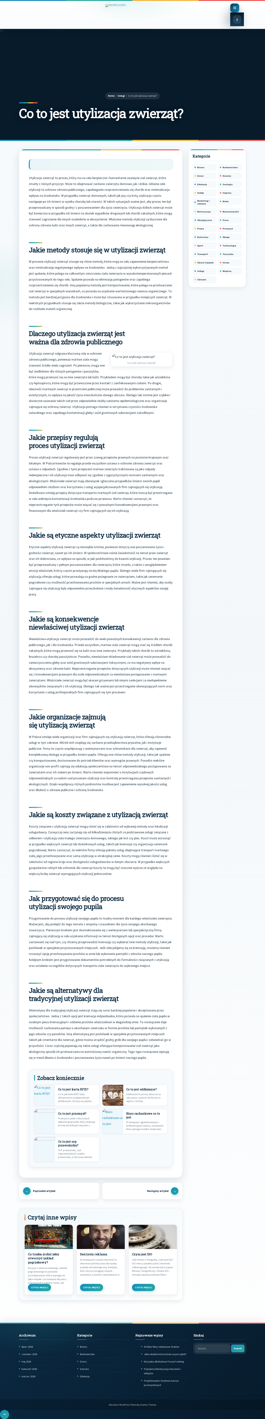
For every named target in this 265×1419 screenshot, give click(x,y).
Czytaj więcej (39, 1287)
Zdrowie (201, 279)
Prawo (200, 228)
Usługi (121, 95)
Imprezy (227, 192)
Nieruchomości (231, 211)
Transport (202, 254)
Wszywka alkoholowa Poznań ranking (164, 1361)
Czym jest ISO (142, 1254)
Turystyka (228, 254)
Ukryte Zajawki (205, 262)
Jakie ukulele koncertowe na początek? (165, 1354)
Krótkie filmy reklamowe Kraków (161, 1346)
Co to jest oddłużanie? (141, 1089)
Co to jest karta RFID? (73, 1089)
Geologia (228, 184)
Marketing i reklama (203, 202)
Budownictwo (230, 167)
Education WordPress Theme (132, 1404)
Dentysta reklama (93, 1254)
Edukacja (202, 184)
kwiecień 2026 (29, 1369)
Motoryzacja (204, 211)
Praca (226, 220)
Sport (200, 245)
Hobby (200, 192)
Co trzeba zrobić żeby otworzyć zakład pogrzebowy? (43, 1258)
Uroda (226, 262)
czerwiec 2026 (29, 1354)
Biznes (200, 167)
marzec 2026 (28, 1376)
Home (111, 95)
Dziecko (227, 176)
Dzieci (200, 176)
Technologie (229, 245)
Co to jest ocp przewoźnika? (68, 1143)
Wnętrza (227, 271)
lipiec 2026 (27, 1346)
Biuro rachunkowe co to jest (143, 1115)
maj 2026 (26, 1361)
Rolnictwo (202, 237)
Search (238, 1348)
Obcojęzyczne (204, 220)
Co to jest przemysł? (72, 1113)
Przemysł (228, 228)
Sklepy (226, 237)
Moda (226, 201)
